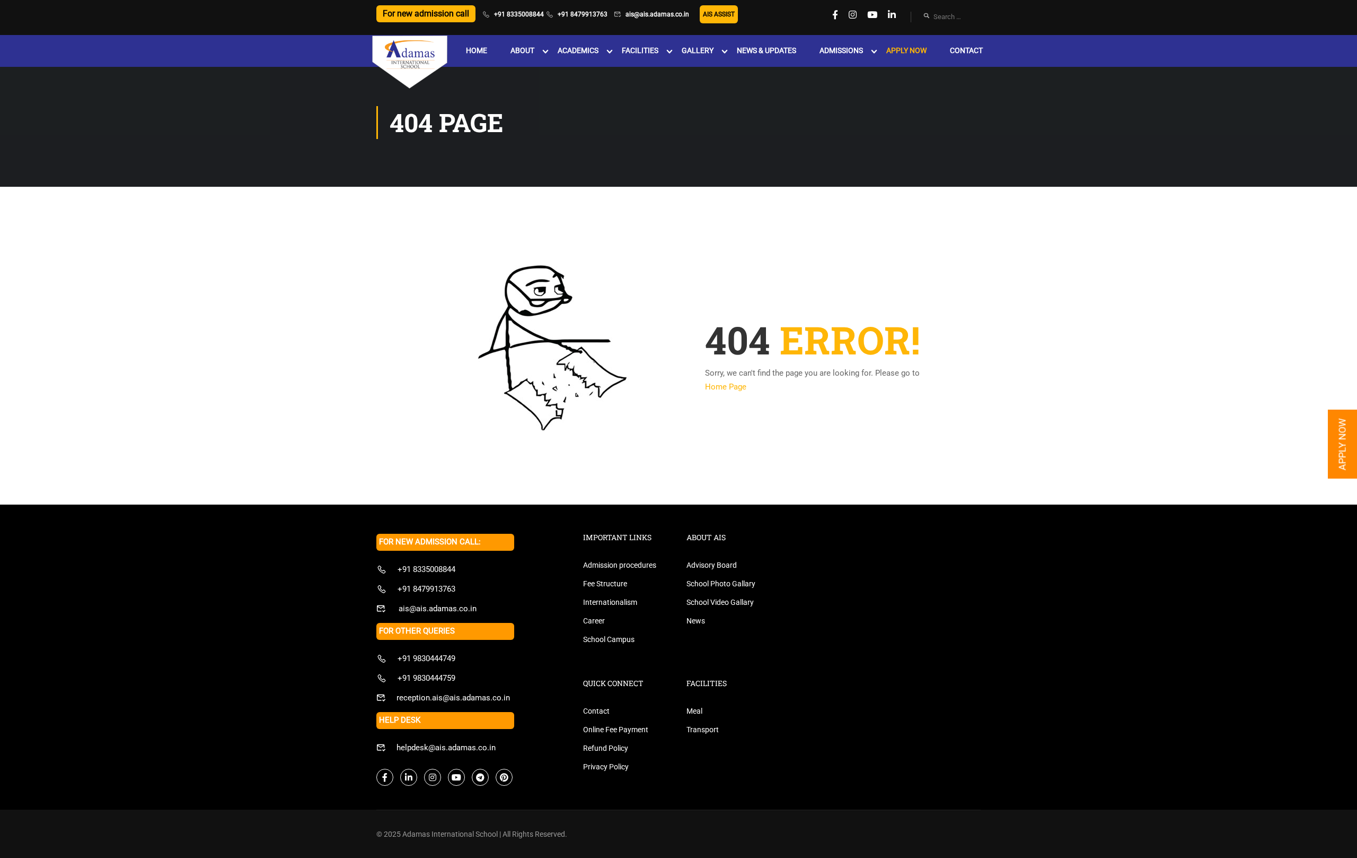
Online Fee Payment (615, 729)
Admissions (841, 50)
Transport (702, 729)
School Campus (609, 639)
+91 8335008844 (519, 14)
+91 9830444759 (426, 678)
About (522, 50)
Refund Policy (605, 748)
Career (594, 621)
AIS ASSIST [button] (719, 14)
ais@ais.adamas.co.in (657, 14)
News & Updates (766, 50)
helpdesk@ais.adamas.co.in (446, 747)
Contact (966, 50)
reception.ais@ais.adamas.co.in (453, 698)
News (695, 621)
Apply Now (906, 50)
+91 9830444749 (426, 658)
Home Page (725, 387)
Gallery (697, 50)
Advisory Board (711, 565)
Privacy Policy (606, 766)
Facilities (640, 50)
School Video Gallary (720, 602)
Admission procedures (619, 565)
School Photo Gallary (720, 583)
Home (476, 50)
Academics (578, 50)
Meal (694, 711)
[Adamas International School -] (409, 63)
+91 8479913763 (582, 14)
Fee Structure (605, 583)
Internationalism (610, 602)
